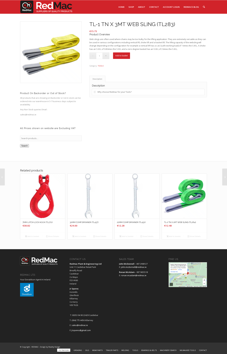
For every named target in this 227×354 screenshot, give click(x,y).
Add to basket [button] (33, 236)
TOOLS (100, 66)
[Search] (204, 7)
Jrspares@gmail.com (81, 330)
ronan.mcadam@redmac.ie (133, 275)
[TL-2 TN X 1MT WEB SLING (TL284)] (224, 177)
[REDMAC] (46, 7)
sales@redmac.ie (80, 325)
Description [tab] (97, 79)
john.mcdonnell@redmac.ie (134, 267)
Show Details (53, 236)
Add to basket (121, 55)
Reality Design (54, 347)
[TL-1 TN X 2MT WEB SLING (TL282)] (2, 177)
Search (24, 146)
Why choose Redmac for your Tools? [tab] (114, 92)
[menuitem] (121, 7)
